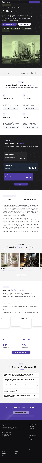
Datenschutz (27, 460)
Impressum (22, 460)
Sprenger (22, 268)
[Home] (6, 2)
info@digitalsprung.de (29, 415)
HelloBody (3, 268)
